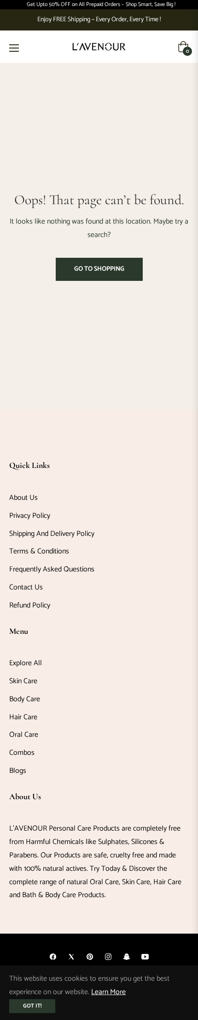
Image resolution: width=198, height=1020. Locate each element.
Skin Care (23, 681)
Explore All (25, 663)
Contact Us (26, 587)
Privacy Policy (29, 516)
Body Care (24, 699)
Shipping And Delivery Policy (51, 534)
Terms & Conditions (39, 551)
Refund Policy (29, 605)
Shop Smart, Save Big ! (150, 4)
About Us (23, 498)
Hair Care (23, 717)
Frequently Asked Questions (51, 569)
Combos (22, 753)
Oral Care (23, 735)
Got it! (32, 1006)
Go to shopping (99, 269)
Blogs (17, 771)
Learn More (108, 992)
